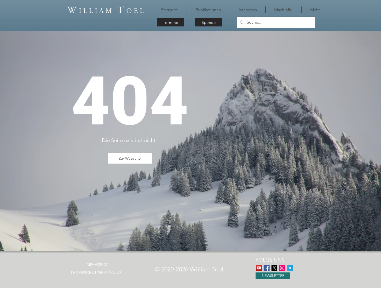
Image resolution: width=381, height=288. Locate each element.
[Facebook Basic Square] (267, 268)
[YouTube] (259, 268)
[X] (274, 268)
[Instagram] (282, 268)
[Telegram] (290, 268)
